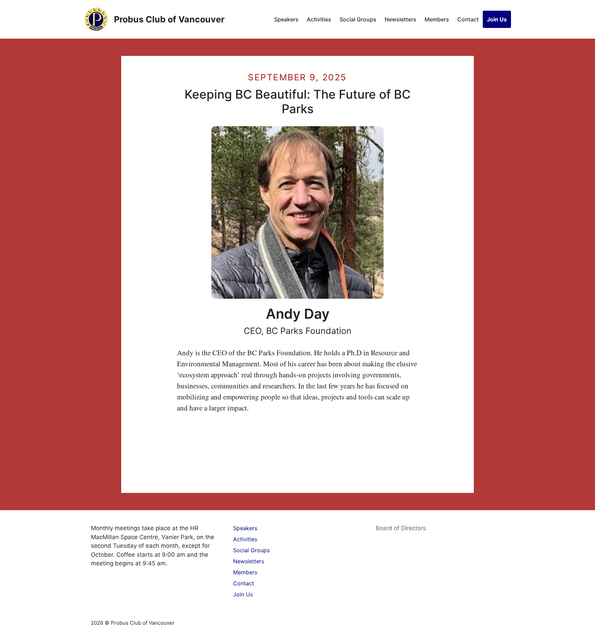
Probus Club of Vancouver (169, 19)
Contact (468, 19)
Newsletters (400, 19)
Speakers (286, 19)
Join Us (497, 19)
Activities (319, 19)
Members (437, 19)
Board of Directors (401, 528)
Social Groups (358, 19)
